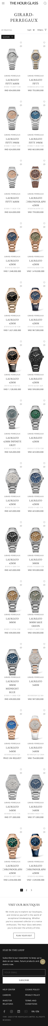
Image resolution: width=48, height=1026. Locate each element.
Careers (7, 995)
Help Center (9, 989)
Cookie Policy (32, 989)
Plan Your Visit (24, 935)
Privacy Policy (32, 995)
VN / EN (35, 1011)
